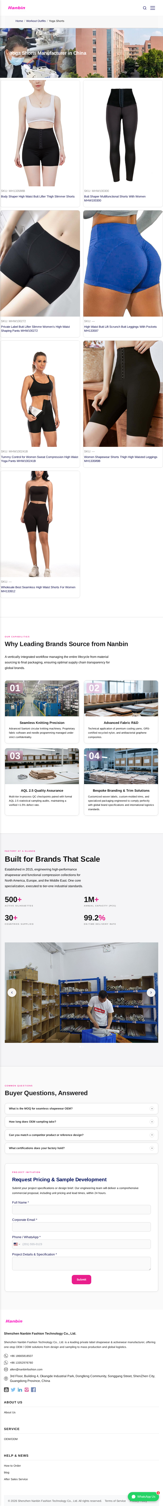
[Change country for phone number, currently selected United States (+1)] (16, 1244)
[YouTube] (6, 1389)
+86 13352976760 (21, 1362)
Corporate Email (24, 1219)
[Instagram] (26, 1389)
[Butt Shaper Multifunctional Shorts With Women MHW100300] (123, 133)
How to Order (12, 1465)
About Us (10, 1412)
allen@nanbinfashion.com (26, 1369)
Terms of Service (115, 1500)
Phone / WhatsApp (26, 1237)
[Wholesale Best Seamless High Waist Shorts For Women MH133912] (40, 524)
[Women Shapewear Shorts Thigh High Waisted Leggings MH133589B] (123, 394)
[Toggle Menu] (153, 8)
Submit (81, 1279)
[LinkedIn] (19, 1389)
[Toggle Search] (145, 8)
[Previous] (12, 992)
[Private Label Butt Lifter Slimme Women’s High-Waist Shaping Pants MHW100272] (40, 263)
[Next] (151, 992)
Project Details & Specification (34, 1254)
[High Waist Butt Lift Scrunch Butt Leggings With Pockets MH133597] (123, 263)
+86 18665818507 (21, 1355)
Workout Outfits (36, 20)
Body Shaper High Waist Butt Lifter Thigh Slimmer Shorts (38, 196)
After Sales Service (16, 1479)
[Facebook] (33, 1389)
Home (19, 20)
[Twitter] (13, 1389)
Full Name (20, 1202)
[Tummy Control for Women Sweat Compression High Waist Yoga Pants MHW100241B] (40, 394)
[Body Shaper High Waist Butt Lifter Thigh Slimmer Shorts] (40, 133)
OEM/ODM (11, 1439)
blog (6, 1472)
